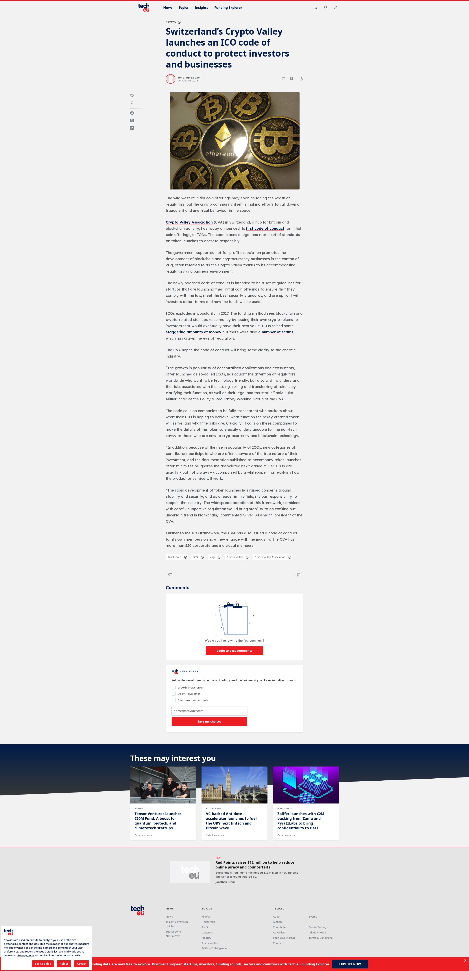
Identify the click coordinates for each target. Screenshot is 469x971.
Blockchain (174, 557)
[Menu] (132, 8)
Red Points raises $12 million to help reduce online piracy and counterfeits (254, 865)
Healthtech (208, 922)
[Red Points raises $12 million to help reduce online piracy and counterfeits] (190, 872)
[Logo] (145, 7)
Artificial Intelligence (214, 948)
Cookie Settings (318, 927)
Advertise (279, 932)
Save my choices (209, 721)
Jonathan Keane (225, 882)
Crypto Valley (235, 557)
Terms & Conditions (321, 938)
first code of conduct (265, 228)
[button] (235, 140)
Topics (184, 7)
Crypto (171, 22)
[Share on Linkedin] (132, 128)
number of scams (277, 332)
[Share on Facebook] (132, 113)
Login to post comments (234, 651)
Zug (212, 557)
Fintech (206, 916)
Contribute (279, 927)
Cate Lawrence (143, 835)
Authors (277, 922)
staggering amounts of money (193, 332)
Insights (201, 7)
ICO (195, 557)
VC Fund (139, 808)
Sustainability (210, 943)
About (276, 916)
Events (313, 916)
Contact (278, 943)
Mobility (206, 938)
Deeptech (207, 932)
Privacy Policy (317, 932)
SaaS (205, 927)
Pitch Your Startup (284, 938)
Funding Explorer (228, 7)
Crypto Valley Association (189, 222)
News (167, 7)
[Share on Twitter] (132, 120)
